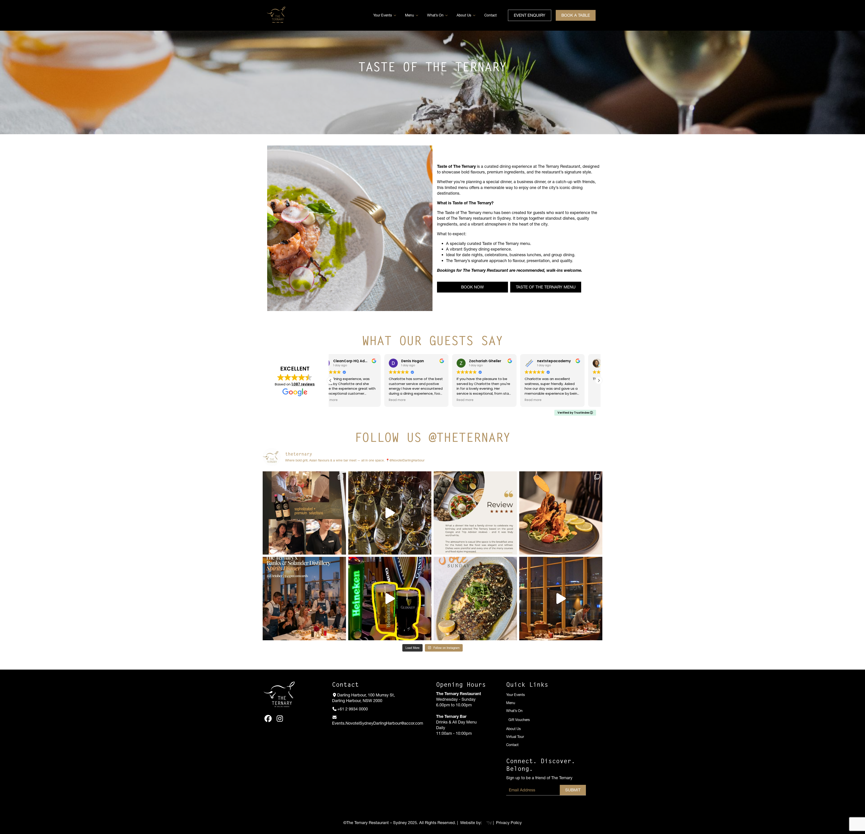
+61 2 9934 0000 (352, 709)
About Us (464, 15)
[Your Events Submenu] (396, 15)
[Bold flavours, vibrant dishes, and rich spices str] (561, 513)
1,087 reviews (303, 384)
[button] (598, 380)
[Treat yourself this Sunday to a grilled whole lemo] (475, 598)
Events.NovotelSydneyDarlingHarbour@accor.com (377, 723)
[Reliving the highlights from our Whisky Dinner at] (390, 513)
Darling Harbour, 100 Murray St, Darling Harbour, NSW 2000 (363, 697)
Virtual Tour (515, 737)
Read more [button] (343, 400)
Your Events (382, 15)
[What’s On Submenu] (448, 15)
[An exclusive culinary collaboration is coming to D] (304, 598)
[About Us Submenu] (475, 15)
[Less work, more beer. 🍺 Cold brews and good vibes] (390, 598)
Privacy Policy (508, 822)
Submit (572, 790)
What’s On (435, 15)
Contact (490, 15)
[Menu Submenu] (418, 15)
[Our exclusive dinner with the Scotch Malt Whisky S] (304, 513)
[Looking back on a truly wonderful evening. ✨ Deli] (561, 598)
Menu (409, 15)
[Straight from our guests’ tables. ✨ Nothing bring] (475, 513)
